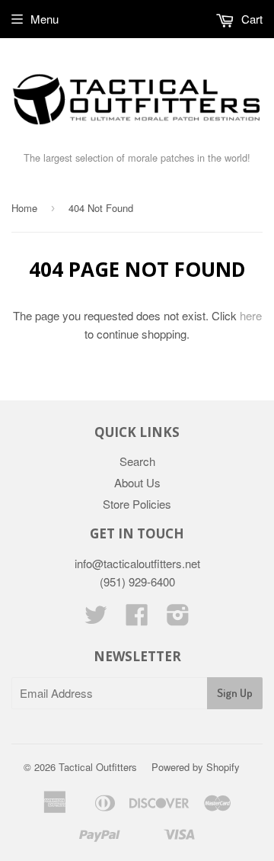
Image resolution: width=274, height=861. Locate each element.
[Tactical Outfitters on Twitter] (95, 619)
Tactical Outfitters (98, 767)
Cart (250, 19)
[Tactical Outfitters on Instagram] (178, 619)
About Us (137, 482)
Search (137, 461)
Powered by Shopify (195, 767)
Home (24, 208)
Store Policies (137, 504)
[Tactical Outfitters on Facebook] (137, 619)
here (251, 315)
